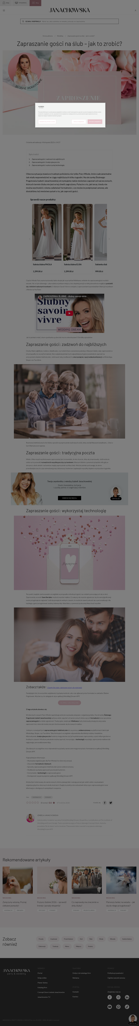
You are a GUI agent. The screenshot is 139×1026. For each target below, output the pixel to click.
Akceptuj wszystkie (95, 121)
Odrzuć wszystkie (79, 121)
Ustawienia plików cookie (47, 121)
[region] (70, 115)
